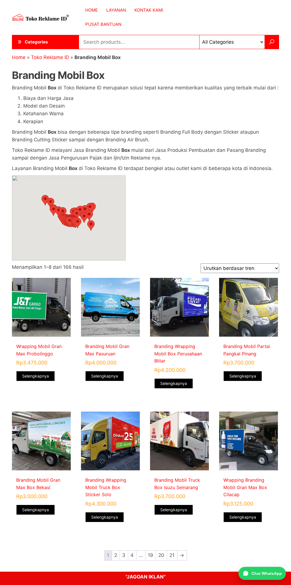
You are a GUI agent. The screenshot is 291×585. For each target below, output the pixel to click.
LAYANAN (116, 10)
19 (150, 555)
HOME (91, 10)
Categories (36, 42)
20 (161, 555)
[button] (78, 222)
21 (171, 555)
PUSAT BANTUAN (103, 24)
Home (19, 57)
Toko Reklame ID (50, 57)
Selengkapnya (35, 376)
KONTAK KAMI (148, 10)
